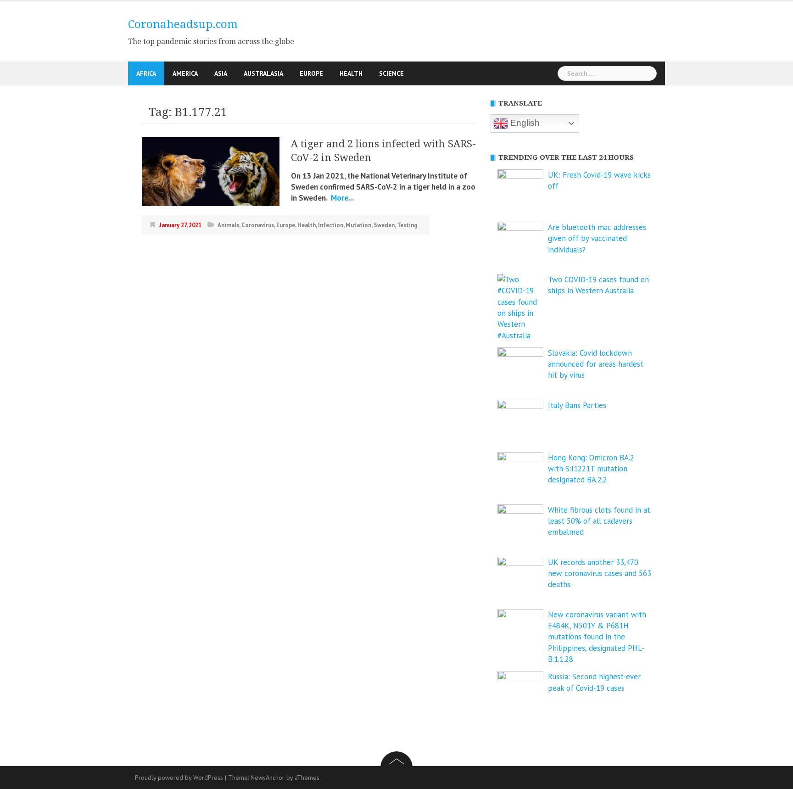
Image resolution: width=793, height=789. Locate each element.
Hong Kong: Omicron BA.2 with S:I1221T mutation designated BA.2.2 (591, 469)
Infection (330, 225)
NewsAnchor (268, 777)
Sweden (384, 225)
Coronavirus (257, 225)
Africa (146, 73)
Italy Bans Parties (577, 405)
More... (341, 198)
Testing (407, 225)
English (524, 123)
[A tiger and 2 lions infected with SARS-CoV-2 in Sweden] (210, 171)
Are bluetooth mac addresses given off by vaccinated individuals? (597, 238)
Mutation (358, 225)
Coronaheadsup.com (183, 24)
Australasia (263, 73)
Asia (220, 73)
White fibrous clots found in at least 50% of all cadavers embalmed (599, 521)
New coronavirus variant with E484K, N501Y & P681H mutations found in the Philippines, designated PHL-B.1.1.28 (597, 637)
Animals (228, 225)
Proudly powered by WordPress (179, 777)
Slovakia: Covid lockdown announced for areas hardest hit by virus (595, 364)
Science (391, 73)
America (185, 73)
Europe (311, 73)
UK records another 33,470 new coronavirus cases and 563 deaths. (599, 573)
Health (351, 73)
